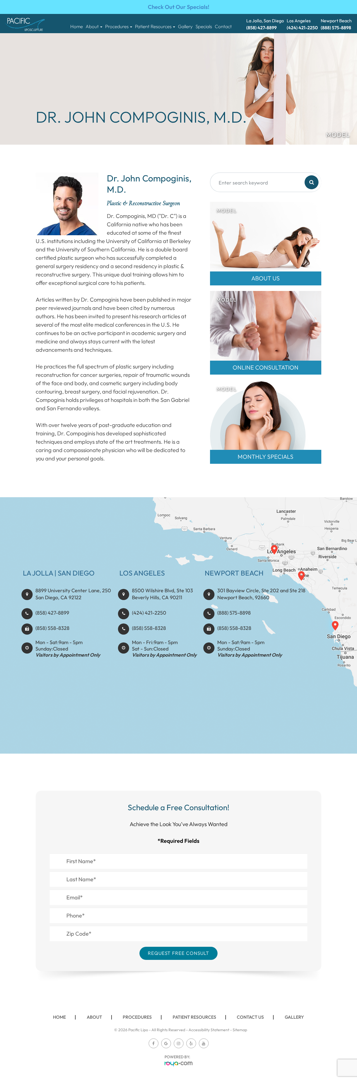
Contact (223, 26)
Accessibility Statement (209, 1029)
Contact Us (250, 1017)
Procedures (137, 1017)
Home (76, 26)
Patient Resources (194, 1017)
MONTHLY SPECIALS (265, 456)
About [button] (92, 26)
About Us (265, 278)
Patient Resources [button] (153, 26)
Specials (204, 26)
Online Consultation (265, 367)
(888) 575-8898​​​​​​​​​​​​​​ (234, 613)
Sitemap (240, 1029)
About (94, 1017)
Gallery (185, 26)
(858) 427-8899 (52, 613)
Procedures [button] (117, 26)
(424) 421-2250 (149, 613)
